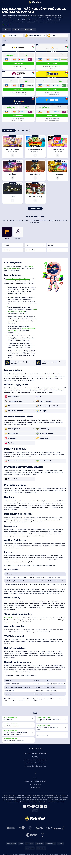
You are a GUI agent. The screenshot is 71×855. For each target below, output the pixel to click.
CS (34, 811)
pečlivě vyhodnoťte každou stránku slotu (18, 279)
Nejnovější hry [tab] (24, 130)
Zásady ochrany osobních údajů (35, 781)
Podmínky (5, 854)
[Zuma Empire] (57, 170)
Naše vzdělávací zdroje (49, 376)
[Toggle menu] (3, 2)
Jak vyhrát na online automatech (35, 763)
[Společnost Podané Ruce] (30, 828)
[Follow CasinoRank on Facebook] (24, 806)
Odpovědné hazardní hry (11, 617)
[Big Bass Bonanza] (35, 146)
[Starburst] (12, 170)
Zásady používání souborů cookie (17, 854)
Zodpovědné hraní (54, 854)
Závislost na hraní (44, 854)
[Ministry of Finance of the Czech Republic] (11, 828)
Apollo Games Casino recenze (52, 66)
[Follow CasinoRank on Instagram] (29, 806)
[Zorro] (12, 193)
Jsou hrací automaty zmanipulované (35, 753)
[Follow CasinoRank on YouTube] (37, 806)
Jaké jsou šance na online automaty (35, 760)
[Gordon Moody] (31, 835)
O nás (35, 778)
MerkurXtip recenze (18, 118)
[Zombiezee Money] (35, 193)
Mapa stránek (64, 854)
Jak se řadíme (35, 787)
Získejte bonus (18, 63)
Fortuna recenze (18, 66)
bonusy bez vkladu (19, 311)
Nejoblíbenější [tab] (10, 130)
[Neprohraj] (22, 828)
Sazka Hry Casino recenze (52, 92)
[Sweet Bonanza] (57, 146)
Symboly (35, 757)
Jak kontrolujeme (35, 784)
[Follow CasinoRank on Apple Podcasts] (45, 806)
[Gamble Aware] (50, 828)
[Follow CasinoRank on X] (33, 806)
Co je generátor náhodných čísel (35, 766)
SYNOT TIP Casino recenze (18, 92)
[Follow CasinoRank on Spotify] (41, 806)
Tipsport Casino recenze (52, 118)
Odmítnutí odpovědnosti (32, 854)
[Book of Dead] (35, 170)
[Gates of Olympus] (12, 146)
